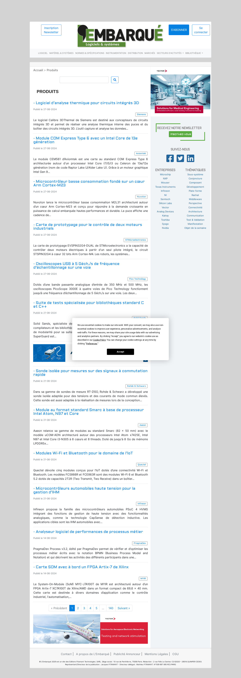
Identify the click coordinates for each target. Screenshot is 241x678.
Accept (120, 352)
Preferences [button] (91, 343)
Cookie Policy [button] (99, 340)
